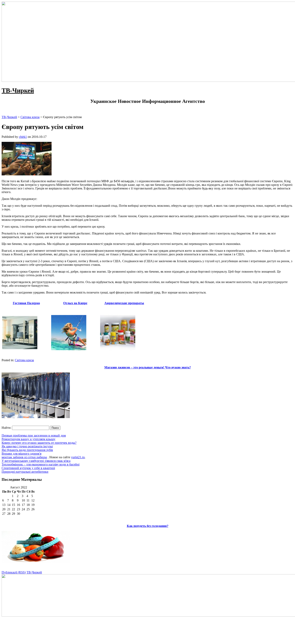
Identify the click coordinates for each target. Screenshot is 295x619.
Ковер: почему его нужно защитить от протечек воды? (39, 442)
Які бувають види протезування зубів (27, 450)
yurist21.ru (78, 457)
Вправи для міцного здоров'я (21, 453)
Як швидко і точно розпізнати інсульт (27, 446)
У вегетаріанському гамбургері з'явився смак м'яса (36, 460)
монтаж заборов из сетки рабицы (24, 457)
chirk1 (23, 136)
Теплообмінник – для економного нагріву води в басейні (40, 464)
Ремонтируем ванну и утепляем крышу (28, 439)
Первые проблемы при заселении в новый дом (34, 435)
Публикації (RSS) (14, 572)
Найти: (6, 427)
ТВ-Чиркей (18, 90)
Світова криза (24, 360)
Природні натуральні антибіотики (25, 471)
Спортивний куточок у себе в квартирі (28, 468)
